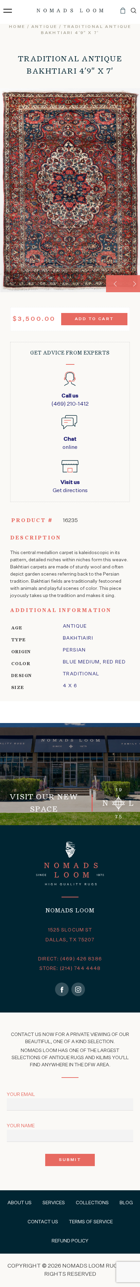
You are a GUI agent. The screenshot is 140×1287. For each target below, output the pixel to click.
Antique (44, 27)
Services (53, 1202)
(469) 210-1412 (70, 400)
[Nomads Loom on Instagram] (78, 989)
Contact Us (43, 1222)
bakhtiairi (78, 638)
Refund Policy (70, 1241)
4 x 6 (70, 686)
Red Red (114, 662)
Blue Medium (81, 662)
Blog (126, 1202)
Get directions (70, 486)
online (70, 443)
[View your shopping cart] (123, 13)
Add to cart (94, 319)
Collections (92, 1202)
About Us (19, 1202)
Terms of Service (91, 1222)
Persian (74, 650)
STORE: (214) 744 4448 (70, 968)
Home (17, 27)
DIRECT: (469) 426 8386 (70, 959)
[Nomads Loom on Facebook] (62, 989)
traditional (81, 674)
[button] (114, 283)
